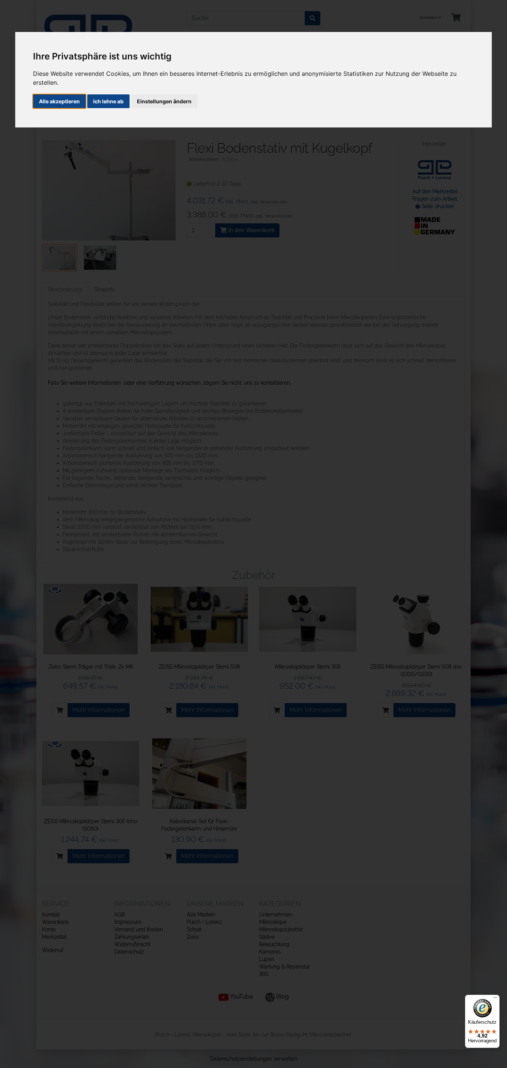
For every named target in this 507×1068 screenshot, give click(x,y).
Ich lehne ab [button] (108, 101)
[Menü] (495, 999)
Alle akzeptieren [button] (59, 101)
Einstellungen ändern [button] (164, 101)
